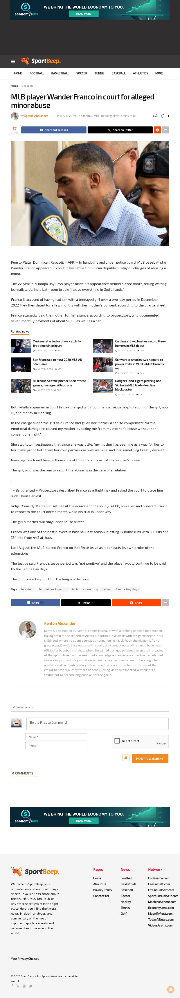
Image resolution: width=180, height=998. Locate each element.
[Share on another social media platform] (165, 129)
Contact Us (101, 896)
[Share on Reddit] (157, 129)
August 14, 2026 (44, 369)
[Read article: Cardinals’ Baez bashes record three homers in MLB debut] (103, 346)
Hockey (126, 901)
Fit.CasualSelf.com (161, 890)
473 (59, 369)
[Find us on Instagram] (24, 986)
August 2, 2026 (125, 394)
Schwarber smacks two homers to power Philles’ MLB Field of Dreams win (139, 364)
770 (141, 394)
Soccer (81, 73)
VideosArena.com (160, 925)
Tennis (99, 73)
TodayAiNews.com (161, 919)
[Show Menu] (13, 61)
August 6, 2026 (43, 390)
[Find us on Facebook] (12, 986)
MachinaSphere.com (162, 901)
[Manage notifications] (170, 989)
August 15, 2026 (126, 350)
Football (37, 73)
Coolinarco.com (158, 878)
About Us (99, 884)
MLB (96, 115)
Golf (124, 913)
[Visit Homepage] (40, 61)
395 (141, 373)
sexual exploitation (97, 589)
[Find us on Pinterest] (30, 986)
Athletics (140, 73)
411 (59, 350)
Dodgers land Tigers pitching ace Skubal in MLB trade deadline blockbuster (138, 385)
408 (141, 350)
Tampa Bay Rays (127, 589)
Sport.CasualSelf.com (163, 896)
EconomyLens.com (161, 907)
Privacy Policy (102, 890)
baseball (27, 589)
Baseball (119, 73)
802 (58, 390)
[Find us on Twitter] (18, 986)
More (159, 73)
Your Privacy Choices (25, 958)
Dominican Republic (53, 589)
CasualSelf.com (159, 884)
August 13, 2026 (126, 373)
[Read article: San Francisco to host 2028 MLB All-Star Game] (21, 364)
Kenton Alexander (36, 115)
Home (18, 73)
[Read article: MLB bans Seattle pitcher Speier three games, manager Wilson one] (21, 386)
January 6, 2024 (66, 115)
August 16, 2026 (44, 350)
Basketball (60, 73)
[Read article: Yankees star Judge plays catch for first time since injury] (21, 346)
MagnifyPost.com (160, 913)
